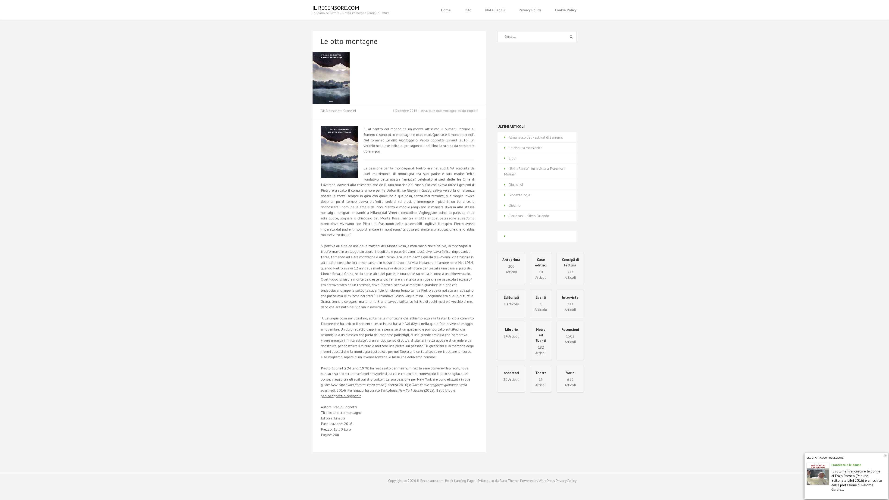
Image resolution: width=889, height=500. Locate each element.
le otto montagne (444, 111)
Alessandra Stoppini (341, 110)
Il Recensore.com (336, 7)
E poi (512, 158)
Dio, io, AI (516, 184)
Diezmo (515, 205)
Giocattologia (519, 195)
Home (446, 10)
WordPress (547, 480)
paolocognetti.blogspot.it (341, 396)
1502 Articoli (570, 335)
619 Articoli (570, 378)
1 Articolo (541, 303)
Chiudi (885, 455)
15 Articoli (541, 378)
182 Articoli (540, 341)
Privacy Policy (530, 10)
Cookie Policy (565, 10)
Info (468, 10)
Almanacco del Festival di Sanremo (536, 137)
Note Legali (495, 10)
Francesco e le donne (846, 465)
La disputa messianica (525, 147)
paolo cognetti (468, 111)
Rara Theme (509, 480)
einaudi (426, 111)
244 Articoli (570, 303)
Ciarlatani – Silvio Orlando (529, 215)
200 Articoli (511, 265)
